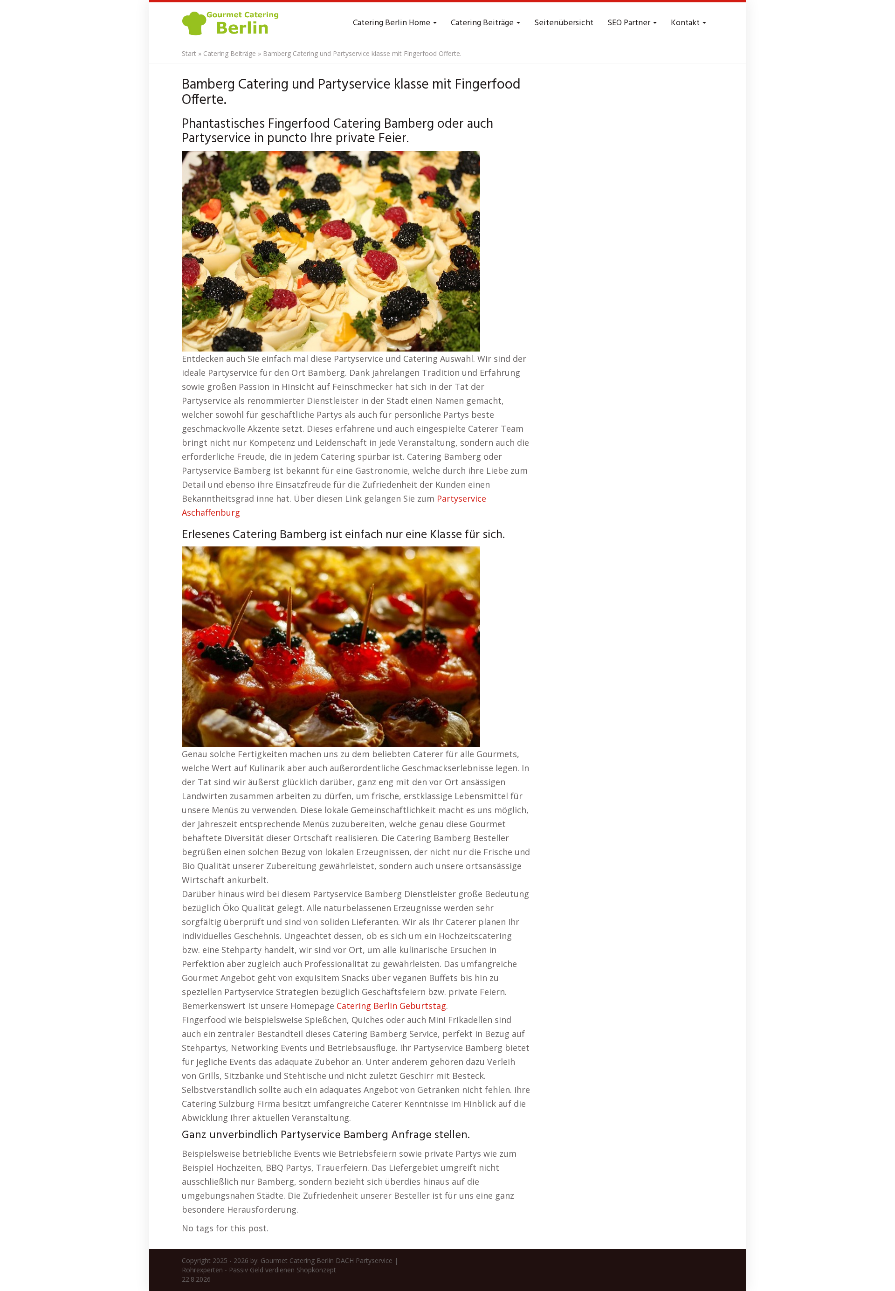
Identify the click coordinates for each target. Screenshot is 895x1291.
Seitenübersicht (563, 23)
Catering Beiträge (483, 23)
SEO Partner (629, 23)
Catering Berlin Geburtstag (391, 1005)
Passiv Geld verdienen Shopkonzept (282, 1269)
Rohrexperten (202, 1269)
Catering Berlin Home (392, 23)
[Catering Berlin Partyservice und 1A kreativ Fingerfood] (231, 23)
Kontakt (686, 23)
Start (189, 53)
